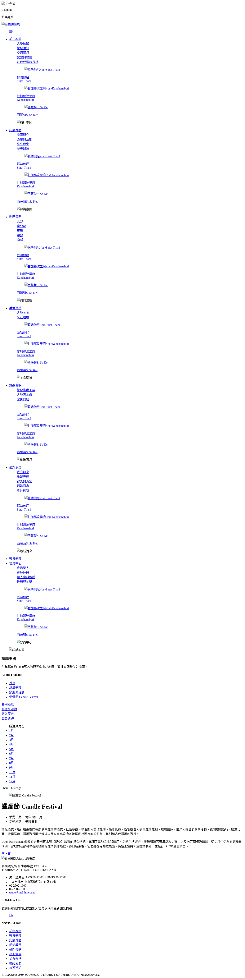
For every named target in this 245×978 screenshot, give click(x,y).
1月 (11, 730)
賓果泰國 (15, 935)
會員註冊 (23, 572)
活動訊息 (23, 486)
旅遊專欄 (23, 476)
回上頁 (6, 854)
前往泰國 (15, 931)
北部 (20, 221)
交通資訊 (23, 52)
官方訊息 (23, 472)
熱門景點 (15, 949)
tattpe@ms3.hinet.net (22, 892)
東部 (20, 230)
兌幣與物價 (24, 57)
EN (11, 31)
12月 (12, 781)
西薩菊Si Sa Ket (27, 115)
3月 (11, 740)
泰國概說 (8, 704)
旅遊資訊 (15, 968)
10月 (12, 772)
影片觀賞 (23, 490)
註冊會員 (15, 954)
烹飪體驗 (23, 317)
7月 (11, 758)
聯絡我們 (15, 963)
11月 (12, 776)
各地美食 (23, 312)
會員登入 (23, 568)
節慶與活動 (24, 139)
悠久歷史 (23, 144)
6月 (11, 753)
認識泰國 (15, 940)
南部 (20, 239)
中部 (20, 235)
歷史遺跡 (23, 148)
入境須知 (23, 43)
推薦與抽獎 (24, 581)
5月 (11, 749)
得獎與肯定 (24, 481)
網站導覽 (15, 945)
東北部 (21, 226)
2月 (11, 735)
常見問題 (23, 399)
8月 (11, 762)
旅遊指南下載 (26, 390)
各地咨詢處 (24, 394)
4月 (11, 744)
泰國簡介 (23, 134)
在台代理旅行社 (27, 62)
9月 (11, 767)
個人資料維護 (26, 577)
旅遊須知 (23, 48)
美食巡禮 (15, 958)
